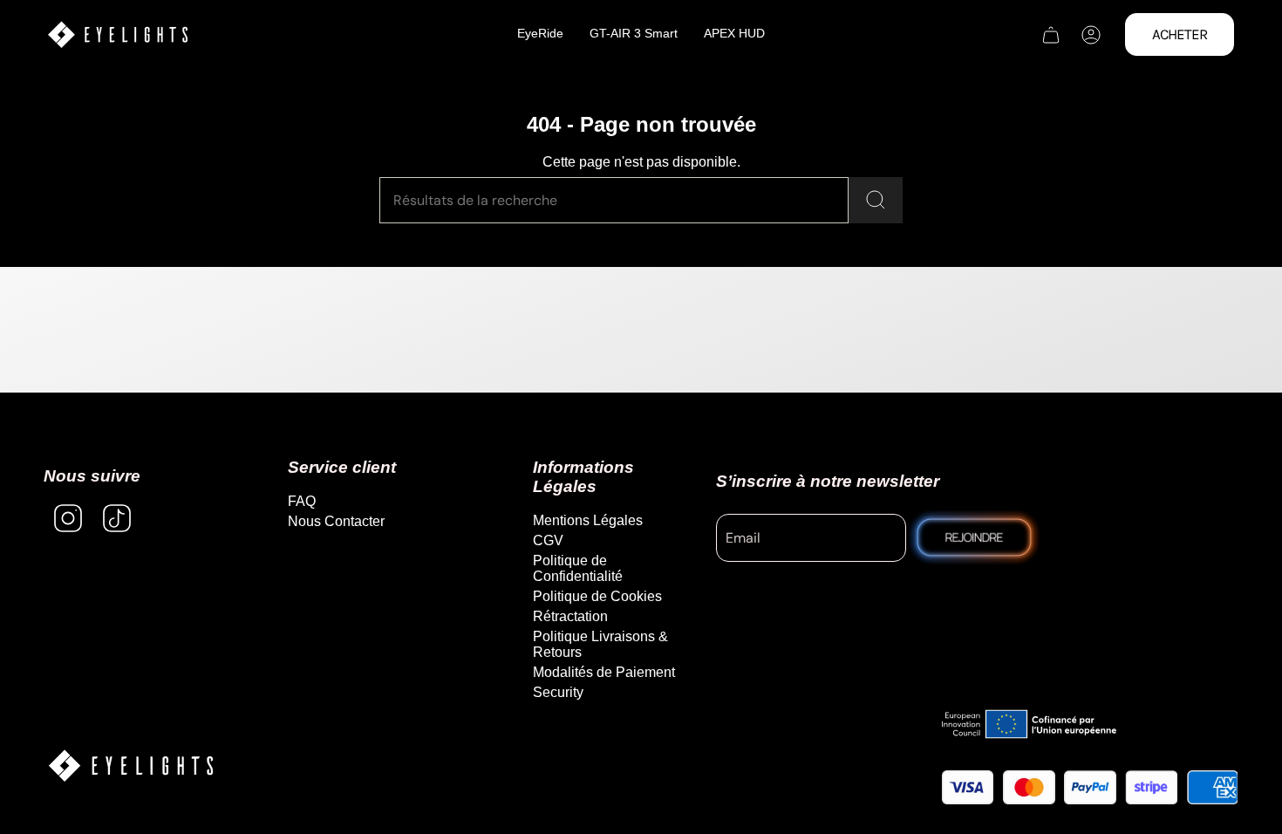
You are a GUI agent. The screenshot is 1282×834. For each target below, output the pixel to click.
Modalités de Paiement (604, 672)
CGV (548, 540)
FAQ (302, 501)
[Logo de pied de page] (131, 765)
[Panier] (1051, 35)
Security (558, 692)
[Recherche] (876, 200)
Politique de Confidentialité (578, 568)
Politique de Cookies (597, 596)
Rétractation (570, 616)
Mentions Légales (588, 520)
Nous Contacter (336, 521)
